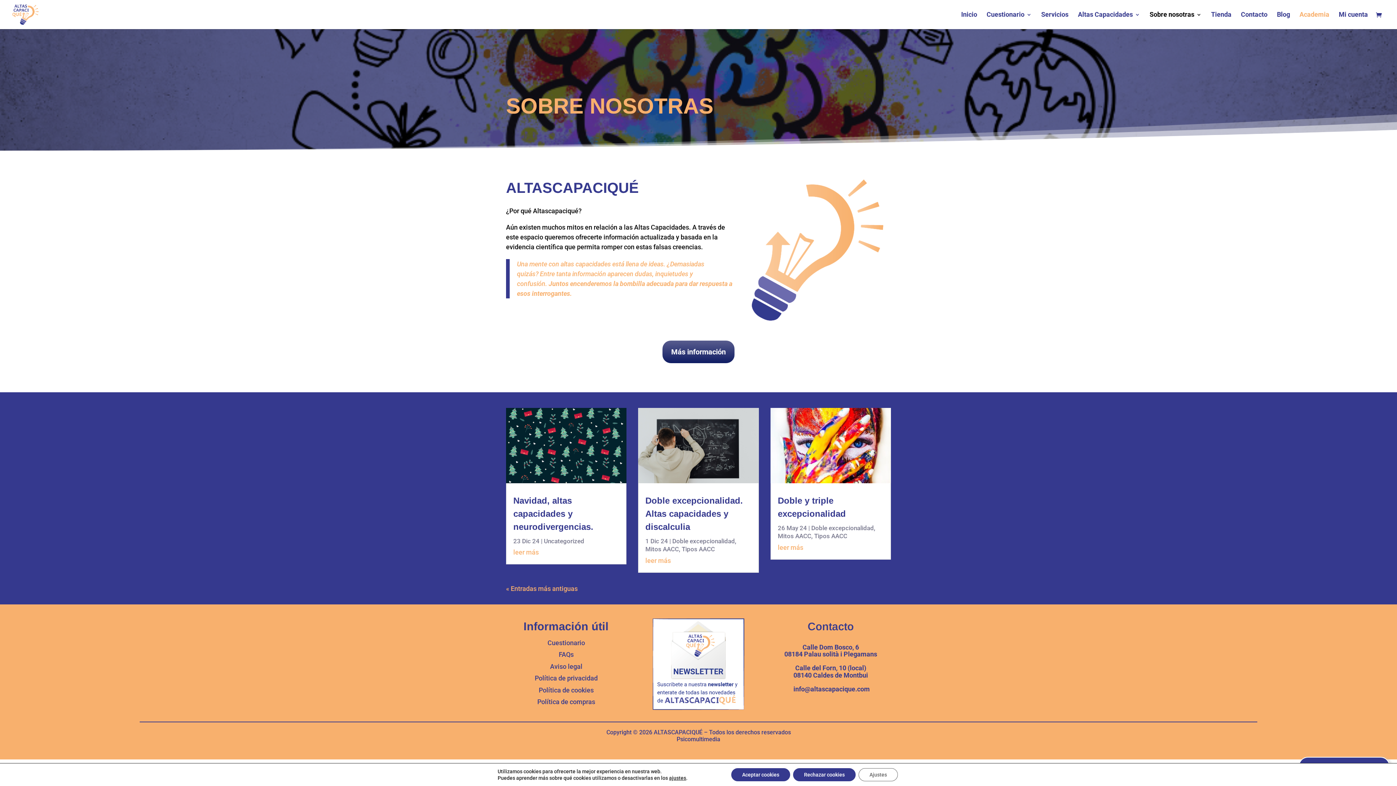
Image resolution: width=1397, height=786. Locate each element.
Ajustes (878, 775)
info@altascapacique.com (831, 689)
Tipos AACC (698, 549)
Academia (1314, 15)
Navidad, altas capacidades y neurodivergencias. (553, 514)
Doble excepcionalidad (703, 541)
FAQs (566, 654)
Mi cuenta (1353, 15)
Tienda (1221, 15)
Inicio (969, 15)
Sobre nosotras (1172, 15)
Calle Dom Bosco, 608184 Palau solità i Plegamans (830, 650)
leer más (526, 552)
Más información (698, 352)
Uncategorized (564, 541)
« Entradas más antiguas (542, 588)
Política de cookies (566, 690)
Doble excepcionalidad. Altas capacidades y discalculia (694, 514)
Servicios (1054, 15)
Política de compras (566, 702)
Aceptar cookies (760, 775)
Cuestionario (1005, 15)
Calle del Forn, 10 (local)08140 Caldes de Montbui (830, 671)
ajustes (677, 778)
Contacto (1254, 15)
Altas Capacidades (1105, 15)
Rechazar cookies (824, 775)
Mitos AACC (662, 549)
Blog (1283, 15)
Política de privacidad (566, 678)
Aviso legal (566, 666)
